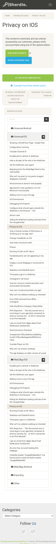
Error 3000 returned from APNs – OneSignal (24, 300)
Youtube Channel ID (18, 152)
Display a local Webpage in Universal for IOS (27, 264)
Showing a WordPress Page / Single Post (27, 143)
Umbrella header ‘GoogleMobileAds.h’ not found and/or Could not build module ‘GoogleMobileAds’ (27, 458)
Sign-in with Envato (17, 53)
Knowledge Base (20, 16)
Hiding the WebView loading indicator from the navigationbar (16, 97)
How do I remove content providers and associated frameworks (26, 284)
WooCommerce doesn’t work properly (26, 183)
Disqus (13, 247)
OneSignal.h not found (19, 279)
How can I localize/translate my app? (25, 290)
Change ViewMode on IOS (21, 238)
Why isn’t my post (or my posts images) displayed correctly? (27, 177)
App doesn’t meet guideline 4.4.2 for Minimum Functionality (25, 189)
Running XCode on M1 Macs (22, 251)
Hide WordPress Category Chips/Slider (26, 306)
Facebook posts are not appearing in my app (27, 257)
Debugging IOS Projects (20, 204)
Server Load (15, 215)
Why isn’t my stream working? (22, 349)
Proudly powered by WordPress (14, 541)
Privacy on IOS (16, 227)
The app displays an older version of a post (28, 353)
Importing (18, 475)
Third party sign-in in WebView (22, 274)
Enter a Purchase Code (18, 60)
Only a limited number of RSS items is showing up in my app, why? (26, 232)
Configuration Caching (19, 147)
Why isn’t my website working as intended (28, 295)
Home (7, 16)
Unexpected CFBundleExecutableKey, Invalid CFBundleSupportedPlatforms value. (26, 337)
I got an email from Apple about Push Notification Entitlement (25, 324)
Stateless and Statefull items (22, 270)
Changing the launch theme (41, 94)
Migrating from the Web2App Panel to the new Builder (27, 170)
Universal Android (22, 128)
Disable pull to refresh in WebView (24, 156)
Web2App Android (23, 467)
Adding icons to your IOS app (22, 195)
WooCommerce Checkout (21, 330)
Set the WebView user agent (22, 165)
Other (17, 483)
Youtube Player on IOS (19, 344)
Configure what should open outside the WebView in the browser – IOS (27, 209)
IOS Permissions (17, 199)
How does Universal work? (21, 243)
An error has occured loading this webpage (24, 449)
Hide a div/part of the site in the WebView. (27, 160)
